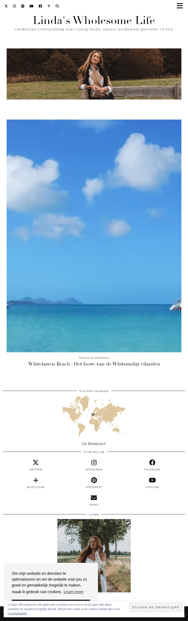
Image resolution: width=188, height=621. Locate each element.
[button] (181, 6)
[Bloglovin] (49, 6)
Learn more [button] (73, 592)
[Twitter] (6, 6)
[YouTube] (32, 6)
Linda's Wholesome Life (94, 20)
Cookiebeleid (17, 613)
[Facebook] (40, 6)
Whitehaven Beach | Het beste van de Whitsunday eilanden (94, 364)
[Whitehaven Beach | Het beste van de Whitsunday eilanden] (94, 236)
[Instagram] (14, 6)
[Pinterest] (23, 6)
